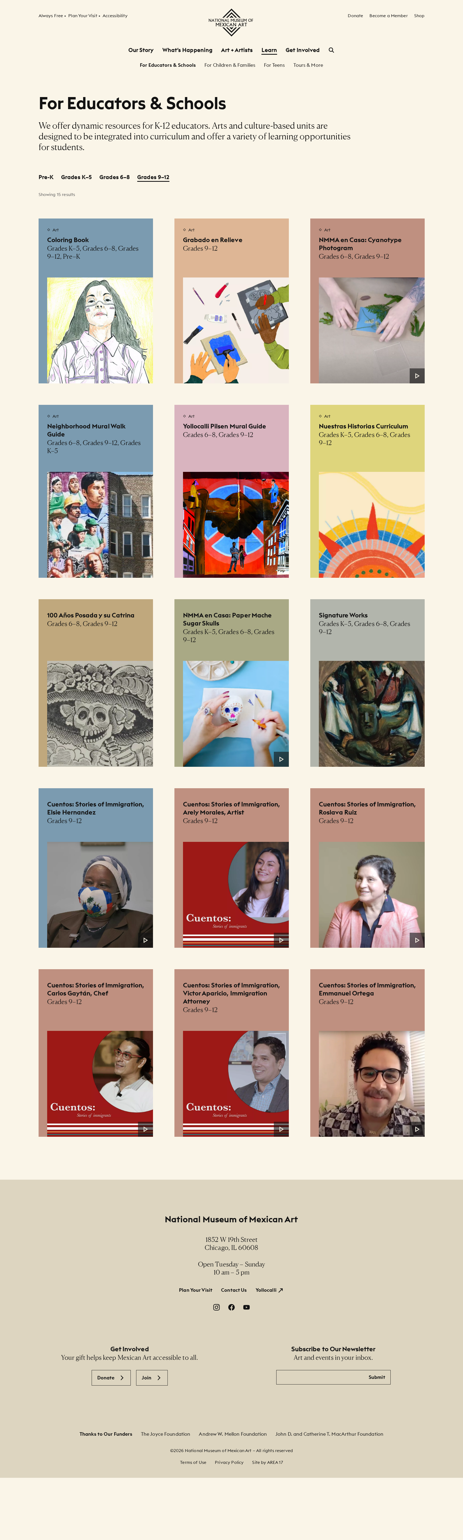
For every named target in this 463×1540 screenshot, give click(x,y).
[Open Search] (331, 50)
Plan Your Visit (195, 1290)
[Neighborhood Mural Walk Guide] (100, 525)
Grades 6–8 (114, 177)
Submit (377, 1377)
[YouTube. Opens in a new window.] (246, 1307)
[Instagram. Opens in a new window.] (216, 1307)
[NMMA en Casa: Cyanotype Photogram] (372, 330)
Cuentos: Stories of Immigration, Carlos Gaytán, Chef (95, 989)
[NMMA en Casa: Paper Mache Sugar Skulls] (236, 714)
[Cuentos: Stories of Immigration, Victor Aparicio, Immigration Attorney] (236, 1084)
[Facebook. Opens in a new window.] (231, 1307)
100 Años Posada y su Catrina (91, 615)
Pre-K (46, 177)
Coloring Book (68, 240)
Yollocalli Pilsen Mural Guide (224, 426)
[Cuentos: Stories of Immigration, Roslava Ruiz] (372, 895)
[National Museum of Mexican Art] (231, 22)
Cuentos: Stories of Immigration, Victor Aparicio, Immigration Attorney (231, 993)
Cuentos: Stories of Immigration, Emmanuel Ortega (367, 989)
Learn (269, 50)
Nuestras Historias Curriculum (363, 426)
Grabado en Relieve (212, 240)
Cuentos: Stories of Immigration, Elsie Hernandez (95, 808)
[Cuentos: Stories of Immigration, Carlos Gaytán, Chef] (100, 1084)
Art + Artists (237, 50)
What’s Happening (187, 50)
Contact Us (234, 1290)
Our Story (141, 50)
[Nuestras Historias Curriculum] (372, 525)
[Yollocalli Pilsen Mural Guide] (236, 525)
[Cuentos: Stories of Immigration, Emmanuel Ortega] (372, 1084)
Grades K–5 (76, 177)
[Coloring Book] (100, 330)
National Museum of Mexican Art (231, 1219)
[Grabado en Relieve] (236, 330)
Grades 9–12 (153, 177)
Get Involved (303, 50)
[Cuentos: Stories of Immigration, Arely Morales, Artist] (236, 895)
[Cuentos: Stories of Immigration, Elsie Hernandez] (100, 895)
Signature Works (343, 615)
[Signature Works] (372, 714)
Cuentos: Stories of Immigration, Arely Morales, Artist (231, 808)
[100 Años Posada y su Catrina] (100, 714)
